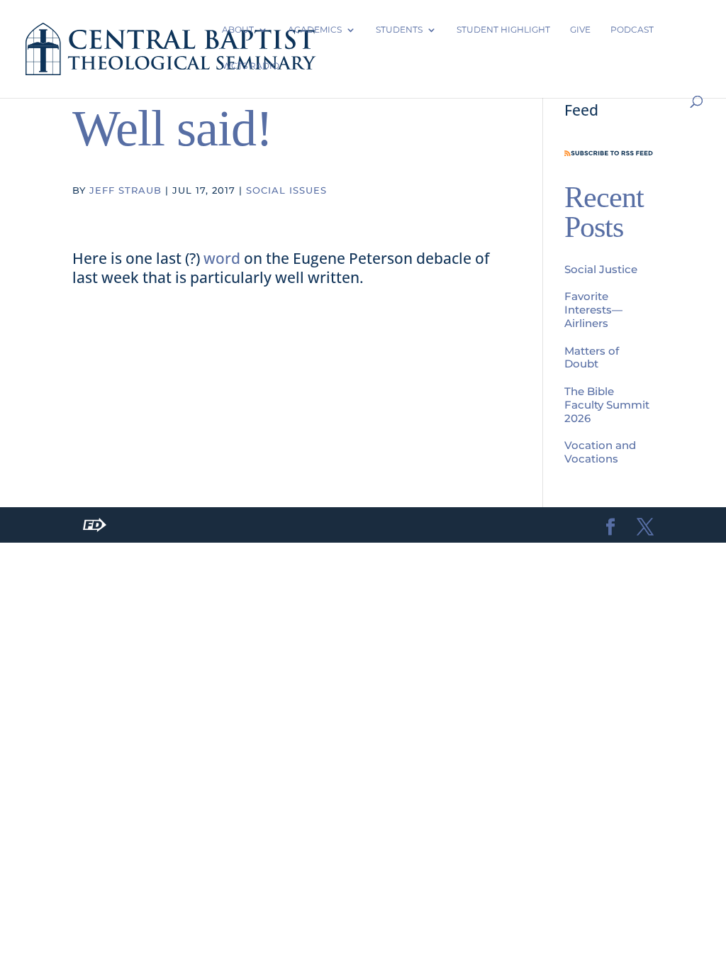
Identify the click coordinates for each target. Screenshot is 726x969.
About (238, 29)
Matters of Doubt (591, 357)
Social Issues (286, 190)
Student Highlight (503, 29)
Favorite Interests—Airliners (593, 309)
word (221, 258)
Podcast (632, 29)
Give (580, 29)
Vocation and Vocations (600, 451)
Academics (315, 29)
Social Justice (600, 269)
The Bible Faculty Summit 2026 (606, 404)
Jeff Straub (125, 190)
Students (399, 29)
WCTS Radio (250, 65)
